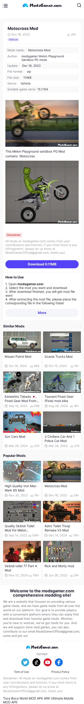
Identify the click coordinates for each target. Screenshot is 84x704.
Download (42, 264)
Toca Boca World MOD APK (23, 698)
